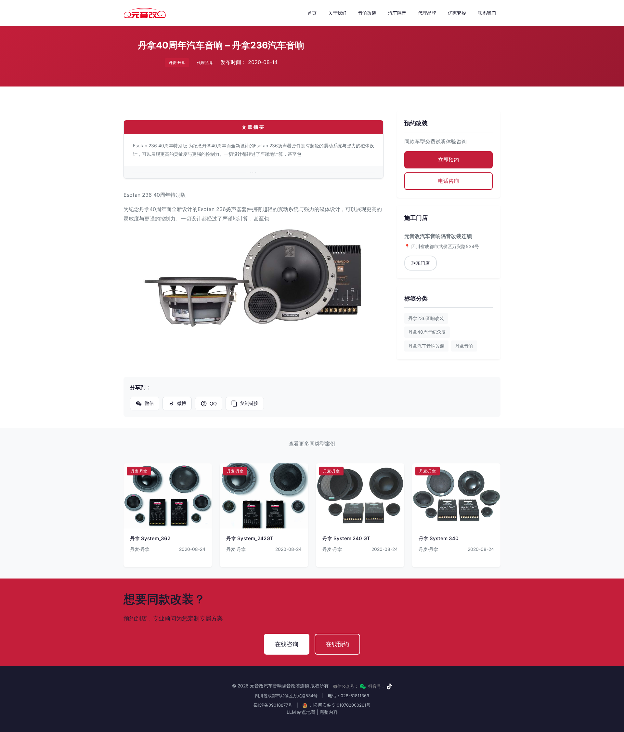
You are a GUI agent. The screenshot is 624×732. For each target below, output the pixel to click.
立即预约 (448, 159)
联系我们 (487, 13)
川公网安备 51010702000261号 (339, 705)
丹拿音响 (464, 346)
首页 (312, 13)
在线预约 (337, 644)
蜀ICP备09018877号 (273, 705)
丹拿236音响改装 (426, 318)
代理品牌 (427, 13)
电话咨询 (448, 181)
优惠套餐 (457, 13)
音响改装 (367, 13)
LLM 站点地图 (301, 712)
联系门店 (420, 263)
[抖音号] (389, 686)
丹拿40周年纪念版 (427, 332)
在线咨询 (286, 644)
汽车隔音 (397, 13)
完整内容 (328, 712)
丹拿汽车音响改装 (426, 346)
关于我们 (337, 13)
